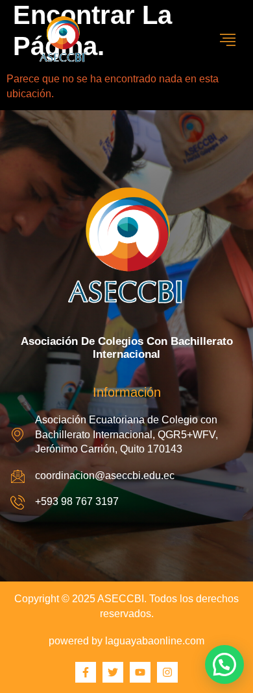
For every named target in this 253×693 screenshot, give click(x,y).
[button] (224, 664)
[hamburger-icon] (228, 40)
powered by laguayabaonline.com (126, 640)
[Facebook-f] (85, 672)
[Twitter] (112, 672)
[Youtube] (140, 672)
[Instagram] (167, 672)
